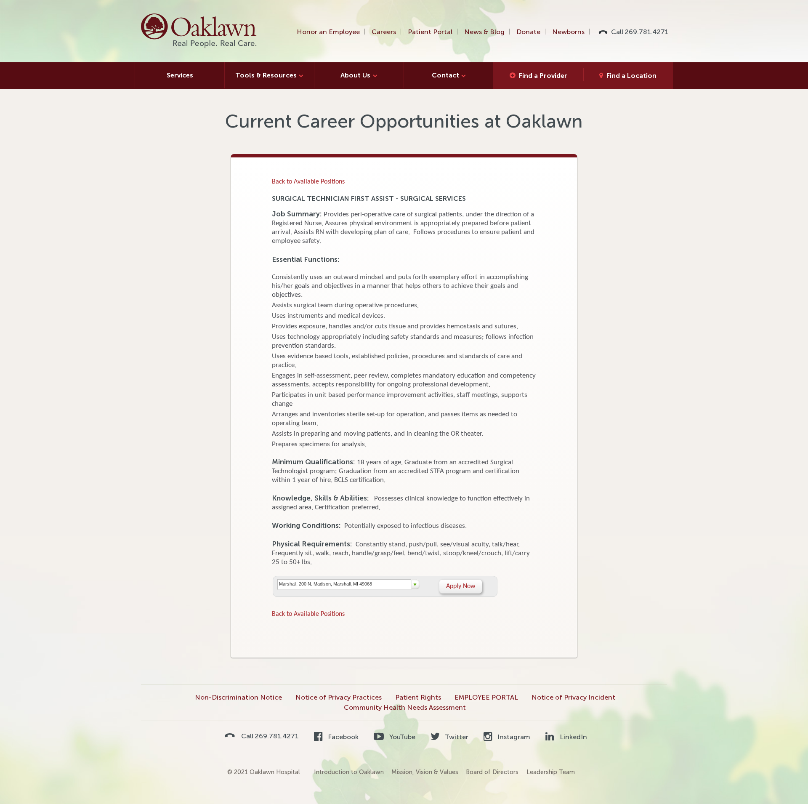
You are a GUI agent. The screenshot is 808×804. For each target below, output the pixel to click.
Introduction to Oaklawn (349, 772)
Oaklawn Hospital (199, 31)
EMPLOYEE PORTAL (486, 697)
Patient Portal (430, 32)
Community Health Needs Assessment (405, 707)
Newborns (568, 32)
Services (180, 75)
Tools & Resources (266, 75)
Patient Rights (418, 697)
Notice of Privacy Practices (338, 697)
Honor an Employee (328, 32)
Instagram (513, 737)
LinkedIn (572, 737)
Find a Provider (543, 76)
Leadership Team (550, 772)
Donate (528, 32)
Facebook (342, 737)
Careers (384, 32)
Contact (445, 75)
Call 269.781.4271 (640, 32)
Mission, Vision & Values (424, 772)
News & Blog (484, 32)
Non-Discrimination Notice (238, 697)
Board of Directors (492, 772)
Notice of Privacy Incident (573, 697)
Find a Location (631, 76)
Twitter (455, 737)
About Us (355, 75)
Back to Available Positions (308, 181)
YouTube (401, 737)
